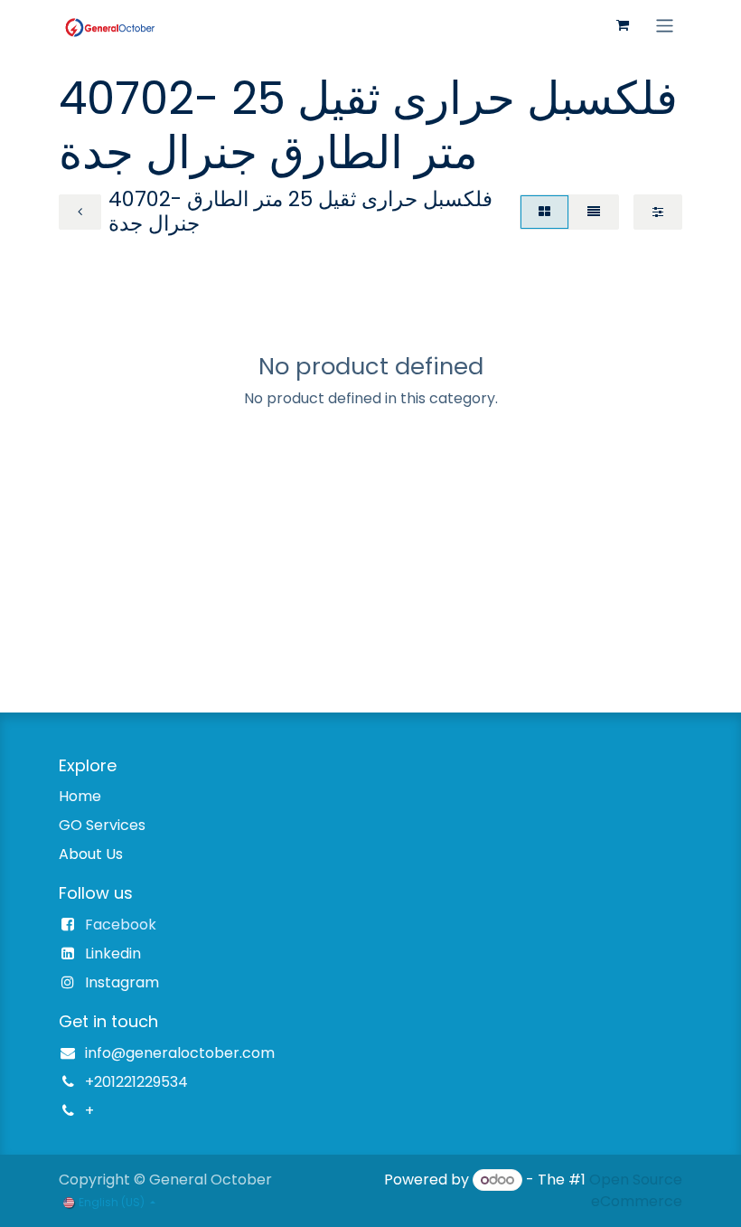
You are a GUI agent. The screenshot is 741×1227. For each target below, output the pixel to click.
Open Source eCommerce (635, 1190)
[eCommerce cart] (622, 25)
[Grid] (544, 212)
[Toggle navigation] (664, 24)
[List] (593, 212)
